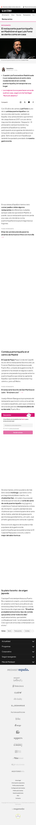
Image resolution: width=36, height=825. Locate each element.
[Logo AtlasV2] (18, 758)
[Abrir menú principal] (33, 11)
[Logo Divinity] (18, 699)
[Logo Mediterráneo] (18, 771)
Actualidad (6, 641)
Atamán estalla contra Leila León (12, 7)
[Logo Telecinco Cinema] (18, 745)
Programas (6, 646)
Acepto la (12, 428)
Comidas (27, 631)
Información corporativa (18, 783)
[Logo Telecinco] (18, 686)
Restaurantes (27, 15)
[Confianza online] (18, 818)
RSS (18, 795)
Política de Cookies (18, 790)
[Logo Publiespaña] (18, 764)
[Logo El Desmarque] (18, 705)
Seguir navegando (9, 657)
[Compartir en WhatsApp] (20, 102)
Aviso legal (18, 780)
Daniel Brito (9, 68)
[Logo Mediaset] (18, 671)
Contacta (18, 798)
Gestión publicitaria (18, 793)
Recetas (18, 15)
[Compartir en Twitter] (24, 102)
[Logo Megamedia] (19, 809)
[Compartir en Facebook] (33, 102)
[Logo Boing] (18, 718)
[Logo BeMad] (18, 732)
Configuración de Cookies (18, 788)
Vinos (12, 15)
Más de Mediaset (8, 662)
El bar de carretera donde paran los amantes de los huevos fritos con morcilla (17, 233)
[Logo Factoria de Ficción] (18, 712)
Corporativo (6, 651)
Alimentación (5, 15)
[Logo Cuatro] (18, 692)
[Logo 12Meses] (18, 751)
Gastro (9, 631)
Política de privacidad (18, 785)
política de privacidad (14, 428)
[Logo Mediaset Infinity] (18, 679)
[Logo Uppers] (18, 738)
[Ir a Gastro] (6, 10)
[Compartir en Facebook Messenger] (29, 102)
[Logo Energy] (18, 725)
